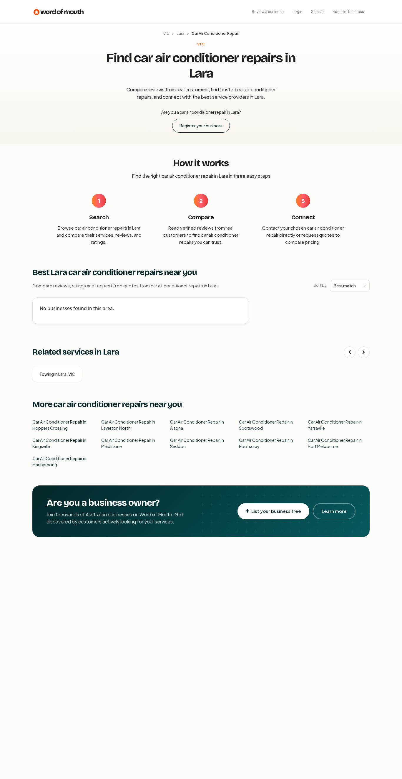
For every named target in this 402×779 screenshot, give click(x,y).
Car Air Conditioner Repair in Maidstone (128, 443)
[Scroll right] (364, 352)
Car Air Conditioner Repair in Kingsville (59, 443)
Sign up (317, 11)
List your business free (276, 511)
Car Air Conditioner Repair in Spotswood (266, 425)
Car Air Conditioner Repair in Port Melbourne (335, 443)
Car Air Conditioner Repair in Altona (197, 425)
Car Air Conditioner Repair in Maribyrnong (59, 461)
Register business (348, 11)
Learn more (334, 511)
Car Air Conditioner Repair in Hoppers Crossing (59, 425)
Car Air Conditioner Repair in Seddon (197, 443)
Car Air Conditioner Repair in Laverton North (128, 425)
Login (297, 11)
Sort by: (321, 285)
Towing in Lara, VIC (57, 374)
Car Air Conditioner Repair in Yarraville (335, 425)
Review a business (268, 11)
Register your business (201, 125)
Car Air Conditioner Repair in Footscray (266, 443)
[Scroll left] (350, 352)
